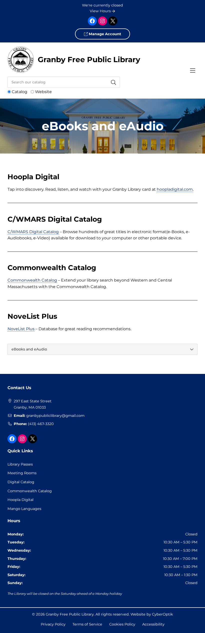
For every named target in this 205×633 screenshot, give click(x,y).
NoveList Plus (21, 328)
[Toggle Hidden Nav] (193, 70)
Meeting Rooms (22, 473)
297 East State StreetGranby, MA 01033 (33, 404)
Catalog (19, 91)
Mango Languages (24, 508)
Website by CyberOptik (151, 614)
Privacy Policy (53, 624)
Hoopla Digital (21, 499)
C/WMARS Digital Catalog (33, 231)
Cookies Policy (122, 624)
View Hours (101, 11)
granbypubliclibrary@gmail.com (55, 415)
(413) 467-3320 (41, 424)
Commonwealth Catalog (32, 280)
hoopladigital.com (175, 189)
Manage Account (104, 34)
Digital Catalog (21, 482)
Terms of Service (87, 624)
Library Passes (20, 464)
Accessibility (153, 624)
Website (43, 91)
